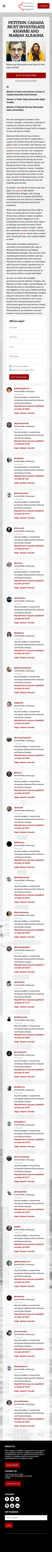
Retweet (23, 413)
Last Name (13, 337)
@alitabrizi (18, 703)
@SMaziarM (19, 982)
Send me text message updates (23, 370)
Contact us (13, 1484)
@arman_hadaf (20, 1331)
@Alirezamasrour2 (22, 1262)
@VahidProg (19, 1087)
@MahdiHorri (20, 1122)
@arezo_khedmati (21, 1157)
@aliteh (17, 1227)
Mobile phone (14, 356)
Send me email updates (21, 366)
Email (11, 347)
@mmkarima (19, 598)
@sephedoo (19, 458)
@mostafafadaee (21, 1401)
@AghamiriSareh (21, 423)
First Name (13, 327)
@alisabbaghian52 (22, 388)
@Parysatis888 (20, 1192)
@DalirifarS (19, 633)
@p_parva (18, 563)
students (22, 233)
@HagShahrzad (20, 1366)
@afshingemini (20, 1017)
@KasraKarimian (21, 493)
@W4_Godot (19, 528)
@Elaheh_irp (19, 842)
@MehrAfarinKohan (22, 668)
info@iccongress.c (18, 1478)
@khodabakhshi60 (22, 947)
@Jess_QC (18, 773)
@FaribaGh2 (19, 1296)
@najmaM (18, 807)
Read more (12, 1465)
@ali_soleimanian (21, 912)
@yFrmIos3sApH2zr (22, 738)
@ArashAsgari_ (20, 1052)
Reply (16, 413)
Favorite (31, 413)
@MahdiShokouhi (21, 877)
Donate (43, 6)
